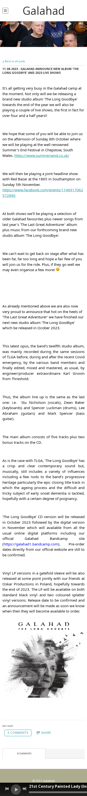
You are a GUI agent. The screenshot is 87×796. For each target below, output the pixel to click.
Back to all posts (14, 61)
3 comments (17, 733)
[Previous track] (7, 789)
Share (46, 733)
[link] (41, 155)
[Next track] (24, 789)
